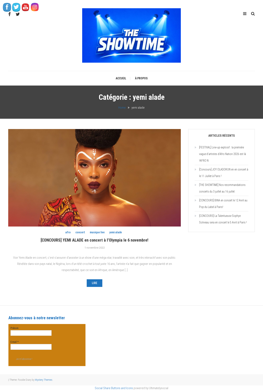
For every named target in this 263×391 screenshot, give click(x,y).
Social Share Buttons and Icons (114, 388)
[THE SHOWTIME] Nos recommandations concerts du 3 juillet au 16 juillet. (222, 188)
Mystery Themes (43, 379)
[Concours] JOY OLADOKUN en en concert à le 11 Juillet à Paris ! (223, 173)
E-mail (14, 341)
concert (80, 232)
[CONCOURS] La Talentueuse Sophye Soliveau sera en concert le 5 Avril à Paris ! (223, 219)
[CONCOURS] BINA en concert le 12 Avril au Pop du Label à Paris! (223, 204)
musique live (97, 232)
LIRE (94, 283)
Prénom (14, 328)
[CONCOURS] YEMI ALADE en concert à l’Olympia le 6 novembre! (94, 240)
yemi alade (115, 232)
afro (68, 232)
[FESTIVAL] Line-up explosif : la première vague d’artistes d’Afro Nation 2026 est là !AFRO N (222, 154)
